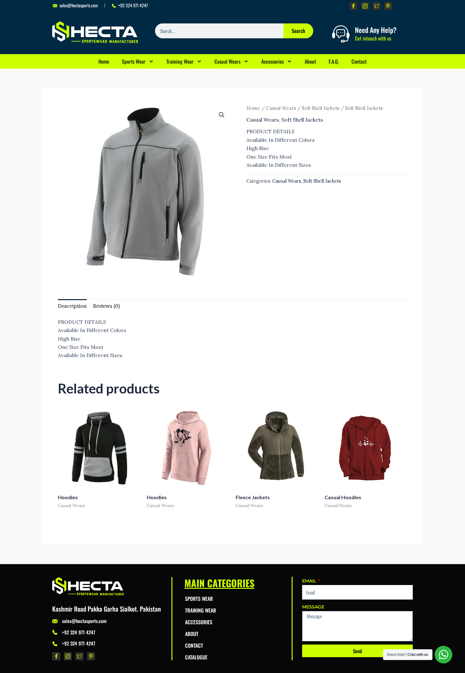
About (310, 61)
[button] (221, 115)
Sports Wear (134, 61)
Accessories (272, 61)
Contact (359, 61)
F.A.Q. (334, 61)
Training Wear (180, 61)
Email (309, 581)
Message (313, 607)
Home (103, 61)
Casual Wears (227, 61)
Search (298, 31)
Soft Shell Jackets (320, 108)
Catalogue (196, 657)
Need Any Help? (376, 30)
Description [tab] (72, 306)
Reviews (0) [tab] (106, 306)
